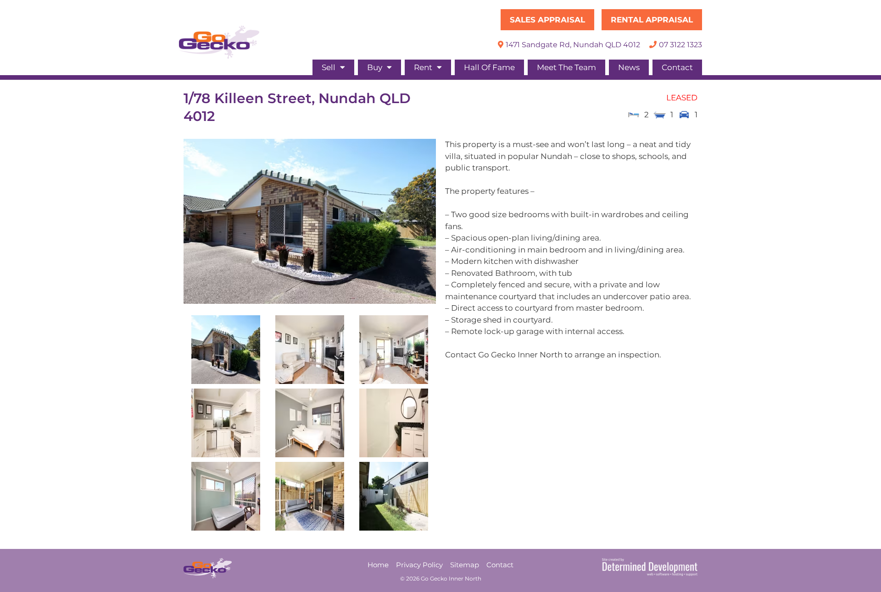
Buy (374, 67)
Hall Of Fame (489, 67)
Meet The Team (566, 67)
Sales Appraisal (547, 19)
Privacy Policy (419, 564)
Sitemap (464, 564)
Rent (423, 67)
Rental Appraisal (652, 19)
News (629, 67)
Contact (677, 67)
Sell (328, 67)
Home (378, 564)
